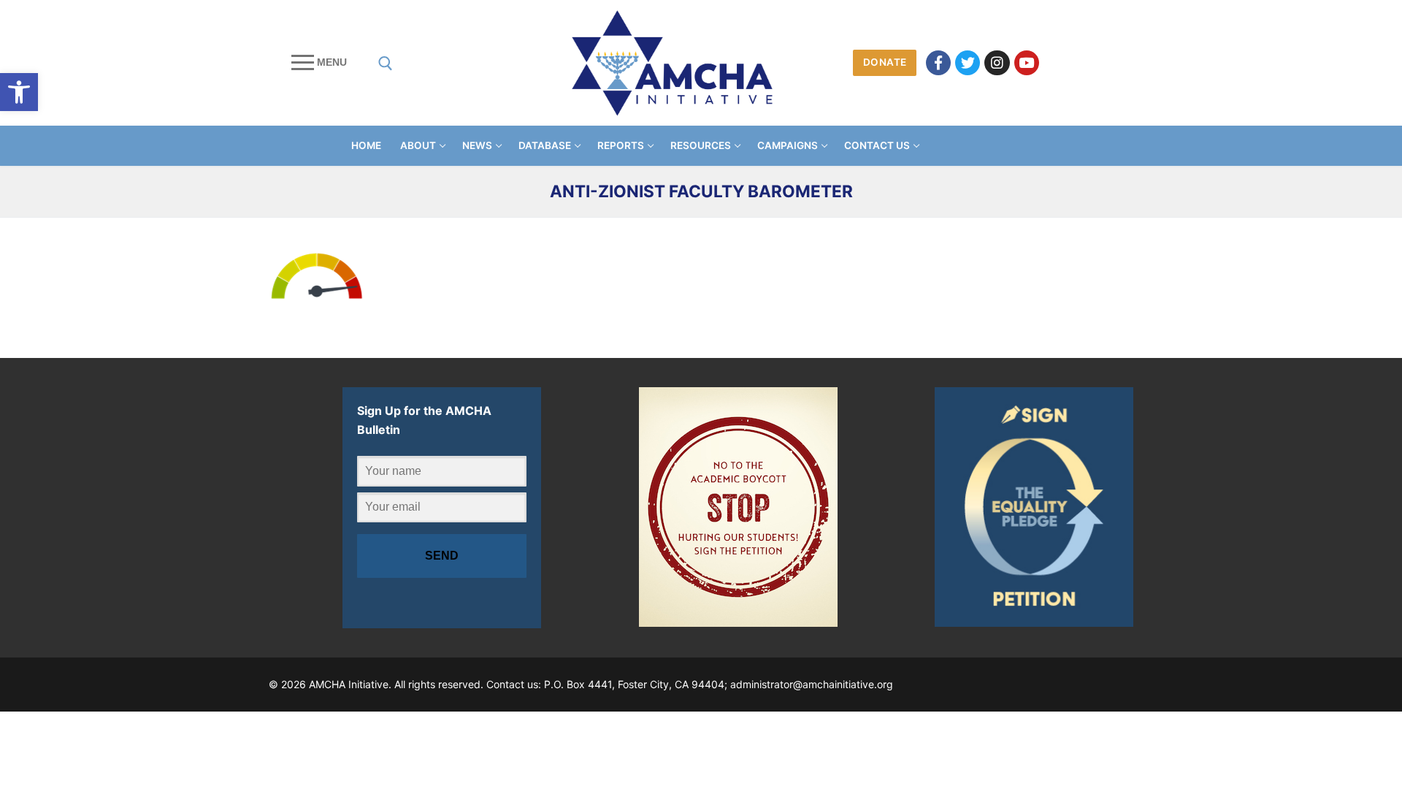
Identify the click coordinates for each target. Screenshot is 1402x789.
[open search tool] (385, 63)
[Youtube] (1026, 62)
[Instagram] (996, 62)
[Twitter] (967, 62)
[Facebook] (938, 62)
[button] (19, 92)
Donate (885, 62)
